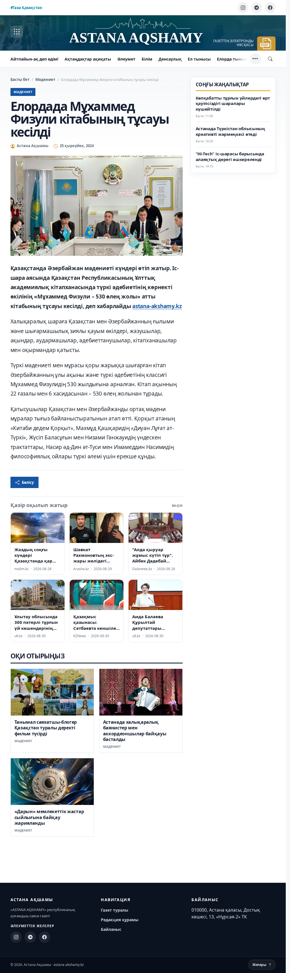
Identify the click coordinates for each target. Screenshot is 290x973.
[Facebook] (270, 7)
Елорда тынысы (233, 59)
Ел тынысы (199, 59)
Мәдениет (45, 79)
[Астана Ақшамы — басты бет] (143, 32)
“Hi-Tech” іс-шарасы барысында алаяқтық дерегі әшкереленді (230, 156)
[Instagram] (243, 7)
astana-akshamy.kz (157, 306)
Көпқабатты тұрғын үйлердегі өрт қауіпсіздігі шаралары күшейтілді (233, 103)
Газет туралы (114, 910)
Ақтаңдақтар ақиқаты (88, 59)
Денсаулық (170, 59)
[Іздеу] (270, 58)
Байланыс (111, 929)
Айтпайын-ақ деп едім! (34, 59)
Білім (147, 59)
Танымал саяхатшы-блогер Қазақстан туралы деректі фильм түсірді (45, 728)
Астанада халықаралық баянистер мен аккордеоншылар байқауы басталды (135, 730)
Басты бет (19, 79)
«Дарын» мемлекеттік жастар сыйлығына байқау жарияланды (49, 817)
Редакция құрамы (119, 919)
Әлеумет (126, 59)
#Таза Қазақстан (26, 7)
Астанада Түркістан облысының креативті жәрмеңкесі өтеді (230, 131)
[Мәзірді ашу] (16, 31)
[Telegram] (256, 7)
